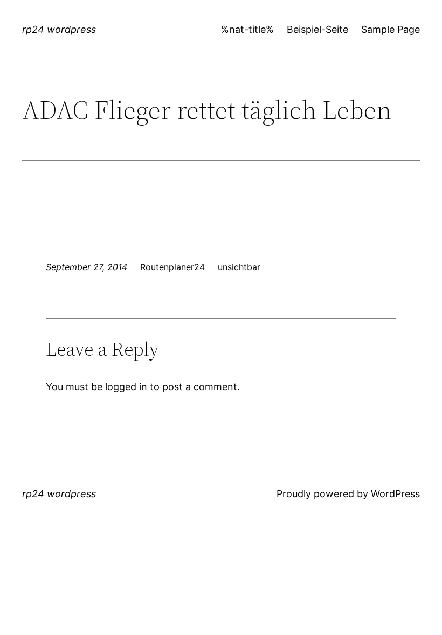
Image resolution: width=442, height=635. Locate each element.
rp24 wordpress (59, 29)
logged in (126, 386)
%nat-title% (247, 29)
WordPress (395, 493)
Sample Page (390, 29)
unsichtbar (239, 267)
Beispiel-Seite (317, 29)
